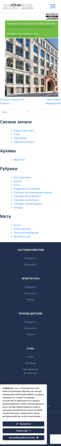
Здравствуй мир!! (24, 130)
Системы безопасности (27, 196)
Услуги (30, 299)
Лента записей (22, 228)
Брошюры (30, 264)
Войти (17, 225)
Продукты (30, 258)
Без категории (22, 177)
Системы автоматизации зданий (33, 192)
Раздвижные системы (27, 188)
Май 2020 (19, 159)
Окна (17, 184)
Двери (18, 181)
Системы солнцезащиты (28, 203)
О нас (17, 134)
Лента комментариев (26, 232)
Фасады (18, 207)
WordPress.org (22, 236)
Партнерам (20, 138)
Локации (30, 363)
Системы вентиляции (26, 200)
